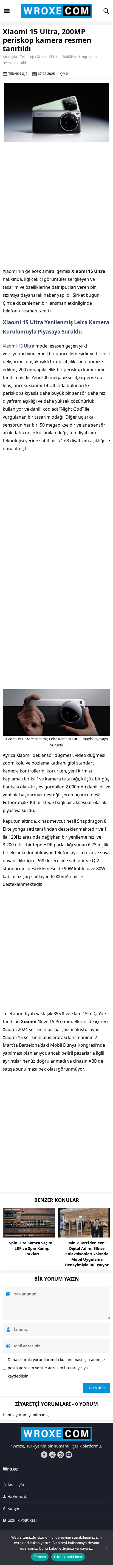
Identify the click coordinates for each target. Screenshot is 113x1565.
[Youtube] (69, 1454)
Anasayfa (10, 56)
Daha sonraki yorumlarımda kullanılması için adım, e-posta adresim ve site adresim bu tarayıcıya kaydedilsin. (57, 1368)
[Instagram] (60, 1454)
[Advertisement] (56, 205)
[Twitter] (52, 1454)
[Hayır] (106, 1547)
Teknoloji (27, 56)
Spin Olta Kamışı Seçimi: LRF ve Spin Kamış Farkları (32, 1248)
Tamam (40, 1557)
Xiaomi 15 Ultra (18, 346)
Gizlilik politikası (68, 1557)
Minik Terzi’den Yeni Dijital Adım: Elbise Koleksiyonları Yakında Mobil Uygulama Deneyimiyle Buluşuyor (87, 1253)
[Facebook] (44, 1454)
